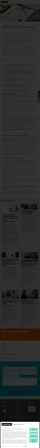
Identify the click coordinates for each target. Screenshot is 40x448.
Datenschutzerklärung (7, 435)
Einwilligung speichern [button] (34, 429)
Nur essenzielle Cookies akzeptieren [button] (34, 436)
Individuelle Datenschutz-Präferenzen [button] (34, 440)
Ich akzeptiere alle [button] (34, 432)
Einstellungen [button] (24, 436)
